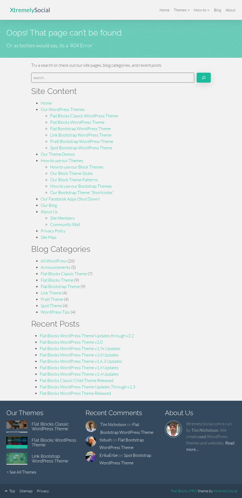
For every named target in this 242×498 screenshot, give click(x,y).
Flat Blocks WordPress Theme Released (75, 393)
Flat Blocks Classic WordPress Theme (84, 115)
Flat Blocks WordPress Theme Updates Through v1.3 (87, 386)
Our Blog (49, 205)
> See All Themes (21, 472)
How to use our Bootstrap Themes (81, 186)
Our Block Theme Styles (71, 173)
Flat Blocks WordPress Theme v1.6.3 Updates (81, 361)
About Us (49, 211)
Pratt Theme (52, 299)
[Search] (204, 78)
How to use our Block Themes (77, 166)
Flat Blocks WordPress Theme (77, 122)
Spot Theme (51, 305)
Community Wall (65, 224)
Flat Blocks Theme (57, 280)
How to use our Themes (62, 160)
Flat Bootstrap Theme (60, 286)
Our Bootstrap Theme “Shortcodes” (82, 192)
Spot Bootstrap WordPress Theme (81, 147)
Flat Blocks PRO (184, 491)
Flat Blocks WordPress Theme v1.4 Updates (79, 374)
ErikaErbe (108, 455)
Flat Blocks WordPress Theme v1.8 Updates (79, 354)
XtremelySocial (226, 491)
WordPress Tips (55, 312)
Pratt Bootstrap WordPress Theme (81, 141)
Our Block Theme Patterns (74, 179)
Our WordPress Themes (63, 109)
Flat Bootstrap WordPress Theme (80, 128)
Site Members (62, 218)
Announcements (55, 267)
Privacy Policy (53, 230)
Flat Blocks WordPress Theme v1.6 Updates (79, 367)
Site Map (48, 237)
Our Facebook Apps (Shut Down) (70, 198)
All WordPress (54, 260)
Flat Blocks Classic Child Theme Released (76, 380)
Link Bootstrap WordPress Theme (81, 135)
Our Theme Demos (58, 154)
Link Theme (51, 292)
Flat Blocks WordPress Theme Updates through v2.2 (87, 335)
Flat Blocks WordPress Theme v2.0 (71, 342)
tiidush (105, 439)
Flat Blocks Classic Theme (64, 273)
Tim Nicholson (113, 424)
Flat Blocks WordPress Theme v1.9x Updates (80, 348)
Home (46, 103)
